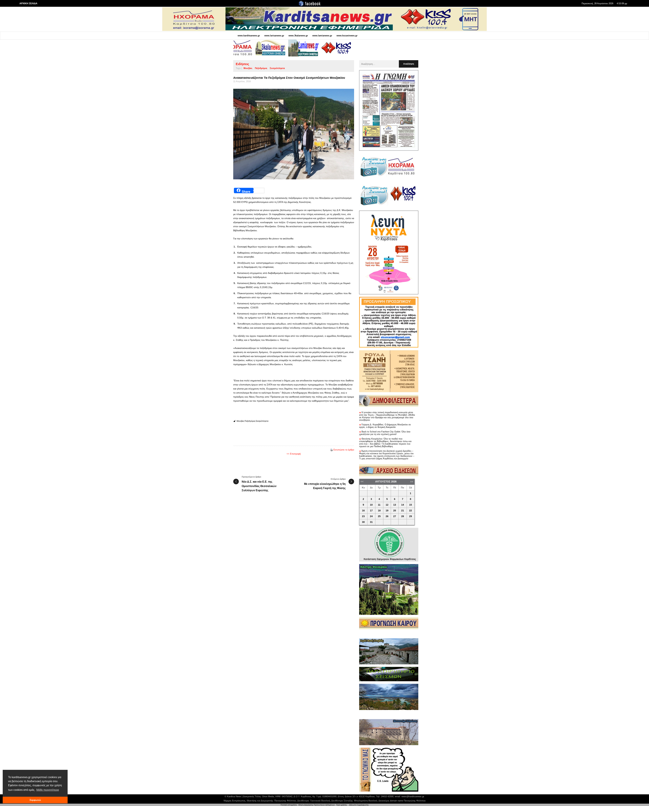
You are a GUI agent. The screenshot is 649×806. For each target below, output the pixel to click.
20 (394, 510)
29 (410, 516)
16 (363, 510)
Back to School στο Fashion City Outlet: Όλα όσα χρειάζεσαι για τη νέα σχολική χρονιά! (384, 432)
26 (387, 516)
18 (379, 510)
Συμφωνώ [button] (35, 800)
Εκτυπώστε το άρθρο (343, 449)
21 (402, 510)
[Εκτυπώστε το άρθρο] (331, 449)
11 (379, 505)
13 (394, 505)
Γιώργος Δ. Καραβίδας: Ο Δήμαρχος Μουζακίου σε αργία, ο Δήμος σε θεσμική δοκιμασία (385, 425)
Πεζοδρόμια (261, 68)
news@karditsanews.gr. (413, 796)
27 (394, 516)
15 (410, 505)
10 (371, 505)
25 (379, 516)
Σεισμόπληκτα (277, 68)
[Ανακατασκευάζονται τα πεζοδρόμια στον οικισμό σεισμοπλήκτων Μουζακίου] (293, 134)
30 (363, 522)
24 (371, 516)
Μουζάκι (248, 68)
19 (387, 510)
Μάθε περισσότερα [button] (47, 789)
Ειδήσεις (242, 64)
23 (363, 516)
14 (402, 505)
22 (410, 510)
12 (387, 505)
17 (371, 510)
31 (371, 522)
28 (402, 516)
